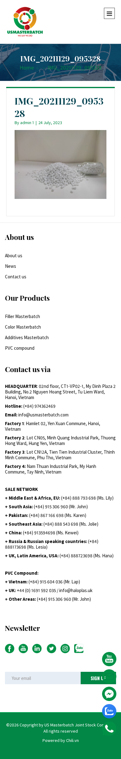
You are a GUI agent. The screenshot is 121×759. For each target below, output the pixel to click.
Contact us (15, 277)
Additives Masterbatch (27, 337)
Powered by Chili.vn (61, 740)
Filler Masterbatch (22, 316)
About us (13, 255)
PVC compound (19, 348)
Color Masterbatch (23, 327)
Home (27, 67)
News (10, 266)
